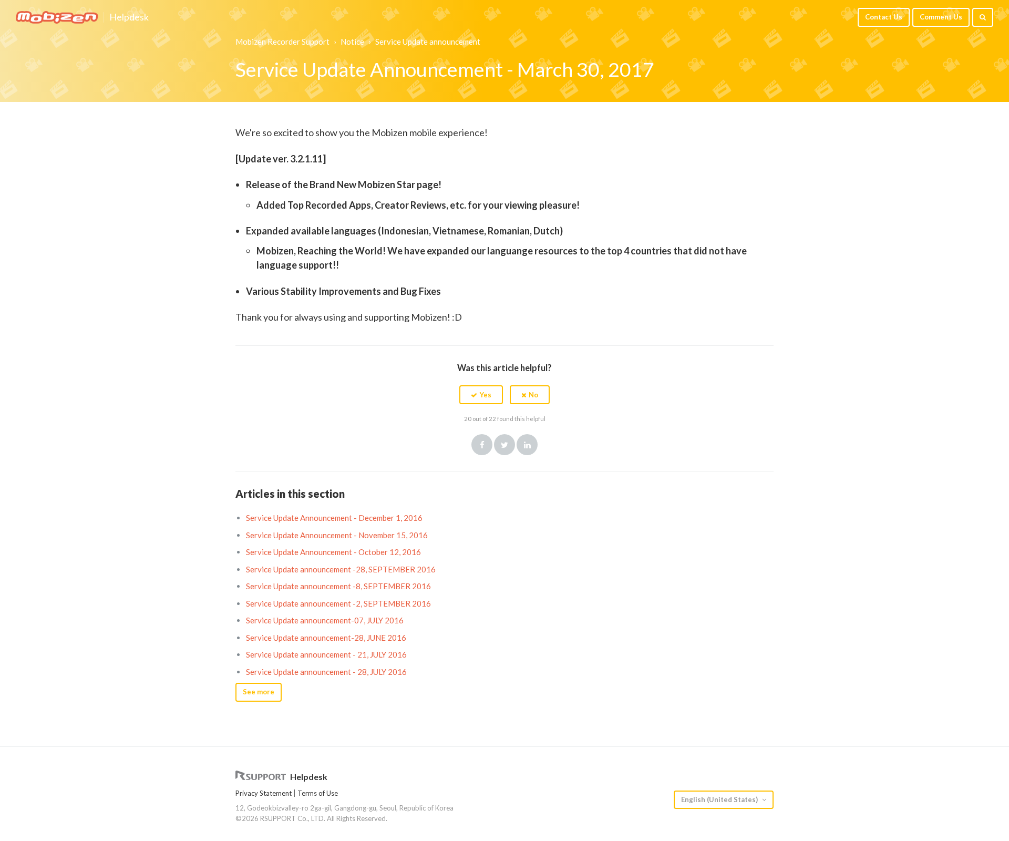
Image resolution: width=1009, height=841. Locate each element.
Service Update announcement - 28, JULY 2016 (326, 671)
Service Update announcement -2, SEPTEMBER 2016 (338, 603)
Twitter (504, 444)
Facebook (481, 444)
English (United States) (720, 799)
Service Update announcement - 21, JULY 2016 (326, 654)
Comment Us (941, 17)
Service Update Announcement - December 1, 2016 (334, 517)
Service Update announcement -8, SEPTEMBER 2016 (338, 586)
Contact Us (883, 17)
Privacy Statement (263, 793)
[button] (481, 394)
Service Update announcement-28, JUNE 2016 (326, 637)
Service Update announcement (427, 41)
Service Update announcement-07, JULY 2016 (325, 620)
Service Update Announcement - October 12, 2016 (333, 552)
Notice (352, 41)
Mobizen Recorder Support (282, 41)
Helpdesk (129, 17)
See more (258, 692)
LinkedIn (527, 444)
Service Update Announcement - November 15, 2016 (337, 535)
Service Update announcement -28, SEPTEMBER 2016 (341, 569)
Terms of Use (317, 793)
